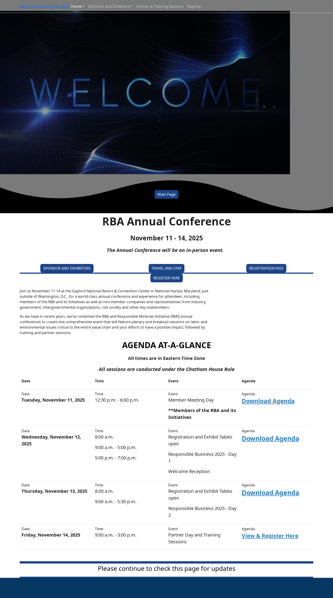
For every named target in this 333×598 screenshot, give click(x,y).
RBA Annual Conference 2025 (44, 6)
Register (194, 6)
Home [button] (76, 6)
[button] (166, 194)
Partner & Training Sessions (160, 6)
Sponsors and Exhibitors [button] (109, 6)
